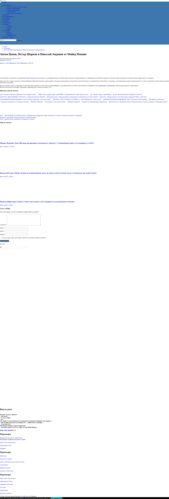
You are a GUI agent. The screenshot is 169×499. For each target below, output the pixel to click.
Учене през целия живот (14, 13)
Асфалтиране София (6, 481)
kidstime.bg (3, 456)
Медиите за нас (11, 35)
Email (2, 231)
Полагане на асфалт (6, 459)
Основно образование (13, 8)
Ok (52, 498)
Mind (28, 78)
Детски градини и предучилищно (17, 7)
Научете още (57, 498)
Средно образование (13, 10)
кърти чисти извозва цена (7, 442)
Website (2, 234)
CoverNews (24, 496)
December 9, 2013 (14, 58)
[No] (62, 498)
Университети (11, 11)
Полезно (6, 24)
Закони (9, 29)
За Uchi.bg (7, 30)
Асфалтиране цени (5, 445)
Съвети (9, 27)
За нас (9, 32)
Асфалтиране (4, 465)
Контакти (10, 34)
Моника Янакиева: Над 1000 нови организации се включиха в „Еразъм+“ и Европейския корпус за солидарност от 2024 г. (47, 143)
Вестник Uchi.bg (8, 37)
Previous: (18, 117)
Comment (3, 225)
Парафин (2, 448)
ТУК (49, 87)
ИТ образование (8, 16)
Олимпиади (7, 18)
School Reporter (4, 58)
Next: (17, 119)
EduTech (6, 15)
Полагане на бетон (5, 493)
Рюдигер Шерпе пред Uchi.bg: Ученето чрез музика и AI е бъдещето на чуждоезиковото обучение (37, 202)
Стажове (6, 21)
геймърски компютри (6, 484)
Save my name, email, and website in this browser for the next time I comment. (24, 237)
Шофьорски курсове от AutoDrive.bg (11, 438)
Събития (9, 26)
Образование (7, 5)
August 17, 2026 (9, 146)
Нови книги (7, 23)
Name (2, 228)
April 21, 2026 (8, 176)
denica (2, 146)
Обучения (6, 19)
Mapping (32, 78)
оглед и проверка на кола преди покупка (12, 462)
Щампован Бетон (5, 468)
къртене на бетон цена (6, 471)
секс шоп (2, 487)
